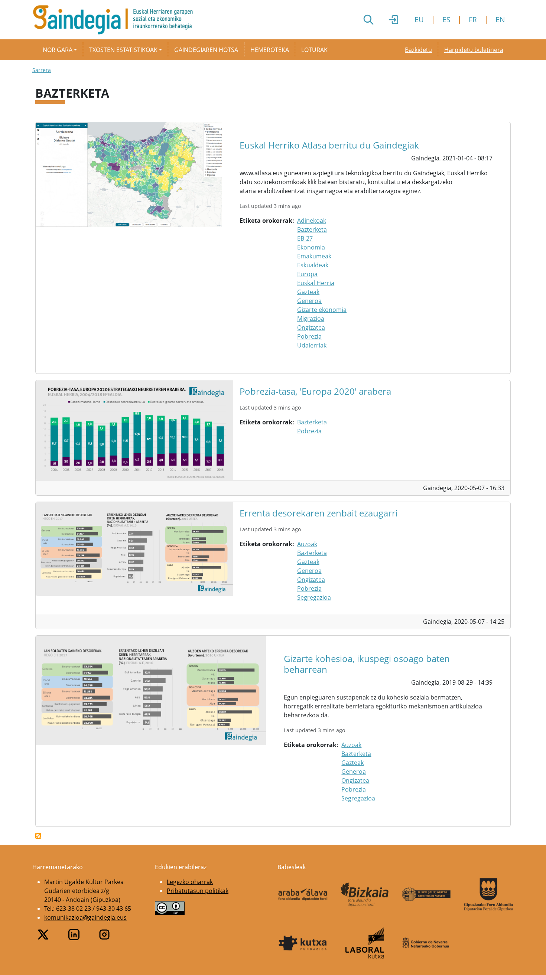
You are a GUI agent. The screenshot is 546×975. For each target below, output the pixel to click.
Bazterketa (312, 229)
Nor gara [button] (57, 50)
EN (500, 19)
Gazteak (308, 292)
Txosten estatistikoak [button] (123, 50)
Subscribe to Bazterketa (38, 836)
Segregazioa (314, 597)
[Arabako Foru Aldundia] (302, 894)
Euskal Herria (315, 283)
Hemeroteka (269, 50)
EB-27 (305, 238)
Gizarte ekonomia (322, 310)
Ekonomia (311, 247)
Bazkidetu (418, 50)
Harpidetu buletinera (473, 50)
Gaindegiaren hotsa (206, 50)
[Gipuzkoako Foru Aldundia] (488, 894)
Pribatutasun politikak (197, 891)
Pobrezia (309, 336)
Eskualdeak (312, 265)
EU (419, 19)
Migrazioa (310, 318)
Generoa (309, 301)
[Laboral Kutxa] (364, 943)
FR (473, 19)
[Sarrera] (115, 20)
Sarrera (41, 70)
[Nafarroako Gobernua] (426, 942)
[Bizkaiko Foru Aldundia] (364, 894)
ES (446, 19)
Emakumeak (314, 256)
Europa (307, 274)
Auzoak (307, 544)
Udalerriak (311, 345)
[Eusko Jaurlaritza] (426, 894)
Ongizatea (311, 327)
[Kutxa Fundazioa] (302, 943)
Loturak (314, 50)
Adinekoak (311, 220)
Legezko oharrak (190, 882)
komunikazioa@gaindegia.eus (85, 917)
